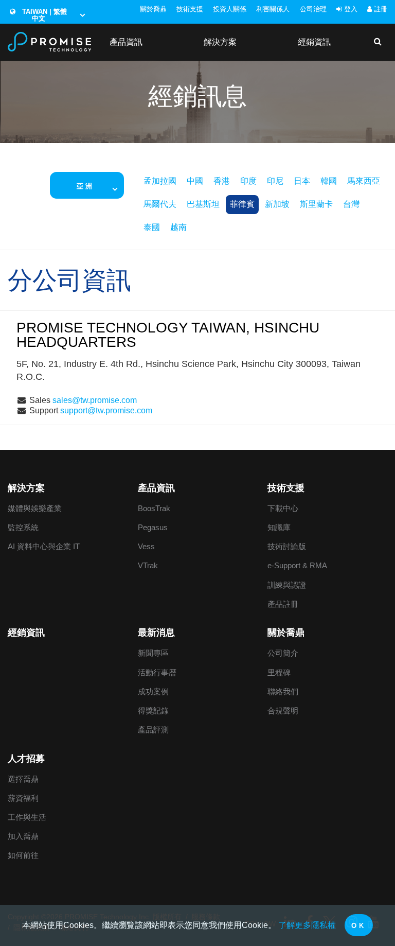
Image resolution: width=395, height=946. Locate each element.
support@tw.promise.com (106, 410)
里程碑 (279, 672)
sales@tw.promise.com (94, 400)
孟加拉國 (159, 181)
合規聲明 (282, 710)
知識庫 (279, 527)
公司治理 (313, 9)
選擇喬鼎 (23, 779)
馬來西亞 (363, 181)
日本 (302, 181)
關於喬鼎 (153, 9)
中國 (195, 181)
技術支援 (189, 9)
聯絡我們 (282, 691)
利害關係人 (273, 9)
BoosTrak (154, 508)
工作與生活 (27, 817)
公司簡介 (282, 653)
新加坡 (277, 204)
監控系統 (23, 527)
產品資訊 (126, 42)
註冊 (379, 9)
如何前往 (23, 855)
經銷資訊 (314, 42)
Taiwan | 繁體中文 (43, 15)
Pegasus (153, 527)
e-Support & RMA (297, 565)
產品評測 (153, 729)
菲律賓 (242, 204)
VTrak (148, 565)
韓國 (328, 181)
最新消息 (156, 632)
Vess (146, 546)
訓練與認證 (286, 585)
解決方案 (220, 42)
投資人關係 (229, 9)
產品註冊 (282, 604)
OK (358, 926)
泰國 (151, 227)
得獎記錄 (153, 710)
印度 (248, 181)
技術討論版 (286, 546)
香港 (221, 181)
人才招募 (26, 759)
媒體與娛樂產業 (35, 508)
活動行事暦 (157, 672)
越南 (178, 227)
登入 (349, 9)
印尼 (275, 181)
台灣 (351, 204)
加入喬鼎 (23, 836)
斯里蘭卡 (316, 204)
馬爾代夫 (159, 204)
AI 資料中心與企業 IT (44, 546)
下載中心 (282, 508)
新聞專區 (153, 653)
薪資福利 (23, 798)
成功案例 (153, 691)
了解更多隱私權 (307, 925)
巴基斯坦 (203, 204)
